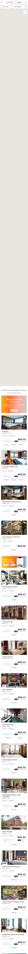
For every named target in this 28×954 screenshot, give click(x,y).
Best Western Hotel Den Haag (14, 866)
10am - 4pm (14, 479)
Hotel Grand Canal (14, 621)
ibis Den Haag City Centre (14, 760)
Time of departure (18, 6)
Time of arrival (5, 6)
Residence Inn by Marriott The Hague (14, 934)
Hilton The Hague (14, 831)
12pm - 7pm (21, 444)
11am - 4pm (8, 737)
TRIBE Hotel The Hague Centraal (14, 501)
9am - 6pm (14, 667)
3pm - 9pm (20, 737)
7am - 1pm (6, 444)
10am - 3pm (14, 634)
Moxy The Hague (14, 689)
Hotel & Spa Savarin (14, 724)
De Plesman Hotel (14, 656)
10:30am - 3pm (14, 879)
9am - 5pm (14, 444)
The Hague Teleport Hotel (14, 466)
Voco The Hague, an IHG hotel (14, 537)
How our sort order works (13, 393)
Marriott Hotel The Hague (14, 586)
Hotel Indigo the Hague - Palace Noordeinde (14, 796)
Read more (14, 410)
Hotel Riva (14, 431)
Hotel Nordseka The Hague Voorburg (14, 901)
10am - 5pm (14, 514)
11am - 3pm (21, 479)
